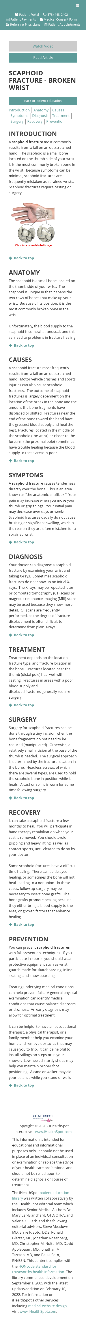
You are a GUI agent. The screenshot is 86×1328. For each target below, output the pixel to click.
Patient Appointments (64, 24)
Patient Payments (23, 19)
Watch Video (43, 46)
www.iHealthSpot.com (53, 1131)
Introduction (19, 110)
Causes (58, 110)
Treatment (61, 115)
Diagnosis (40, 115)
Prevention (55, 121)
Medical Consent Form (60, 19)
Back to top (24, 258)
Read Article (43, 57)
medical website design (47, 1305)
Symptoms (19, 115)
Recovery (35, 121)
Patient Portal (29, 14)
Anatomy (41, 110)
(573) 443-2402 (57, 14)
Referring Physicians (25, 24)
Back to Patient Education (43, 101)
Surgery (17, 121)
